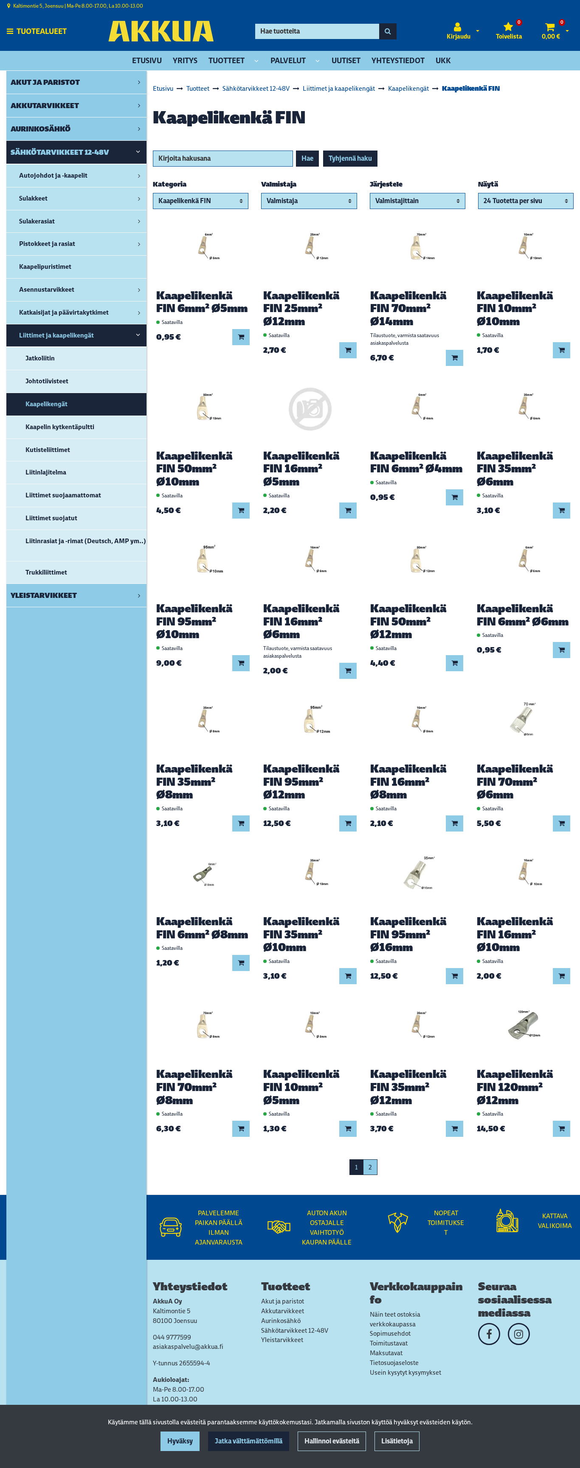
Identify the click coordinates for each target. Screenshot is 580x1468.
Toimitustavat (389, 1343)
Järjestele (386, 184)
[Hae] (388, 31)
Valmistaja (278, 184)
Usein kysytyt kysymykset (405, 1372)
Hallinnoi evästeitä (331, 1441)
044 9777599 (172, 1337)
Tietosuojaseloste (394, 1363)
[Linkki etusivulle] (161, 31)
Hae (307, 158)
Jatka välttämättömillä (248, 1441)
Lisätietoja (397, 1441)
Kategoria (169, 184)
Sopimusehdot (390, 1333)
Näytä (488, 184)
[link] (139, 82)
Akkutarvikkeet (282, 1311)
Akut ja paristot (282, 1301)
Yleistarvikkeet (282, 1340)
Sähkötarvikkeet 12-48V (294, 1330)
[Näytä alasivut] (256, 61)
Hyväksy (180, 1441)
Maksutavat (386, 1353)
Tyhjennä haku (350, 158)
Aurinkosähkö (281, 1321)
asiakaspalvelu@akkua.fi (188, 1346)
